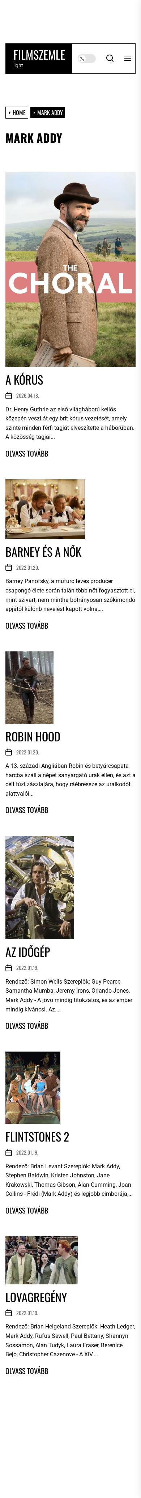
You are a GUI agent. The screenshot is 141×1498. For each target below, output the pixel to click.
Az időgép (27, 951)
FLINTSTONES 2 (37, 1136)
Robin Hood (32, 736)
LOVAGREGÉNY (36, 1296)
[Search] (110, 59)
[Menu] (127, 59)
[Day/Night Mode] (87, 59)
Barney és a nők (43, 551)
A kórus (24, 379)
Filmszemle (39, 54)
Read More (26, 453)
